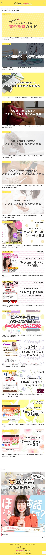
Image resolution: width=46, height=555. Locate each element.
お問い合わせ (22, 544)
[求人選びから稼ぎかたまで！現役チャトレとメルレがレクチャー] (23, 3)
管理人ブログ (17, 544)
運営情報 (11, 544)
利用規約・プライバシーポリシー (31, 544)
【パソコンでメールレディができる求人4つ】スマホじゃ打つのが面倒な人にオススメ (22, 97)
